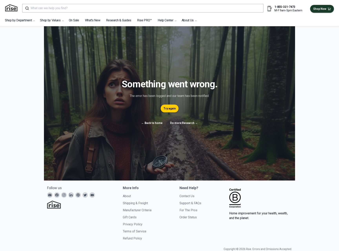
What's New (92, 20)
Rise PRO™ (144, 20)
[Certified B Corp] (235, 198)
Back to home (151, 123)
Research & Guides (118, 20)
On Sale (74, 20)
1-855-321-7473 (284, 6)
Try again (169, 108)
